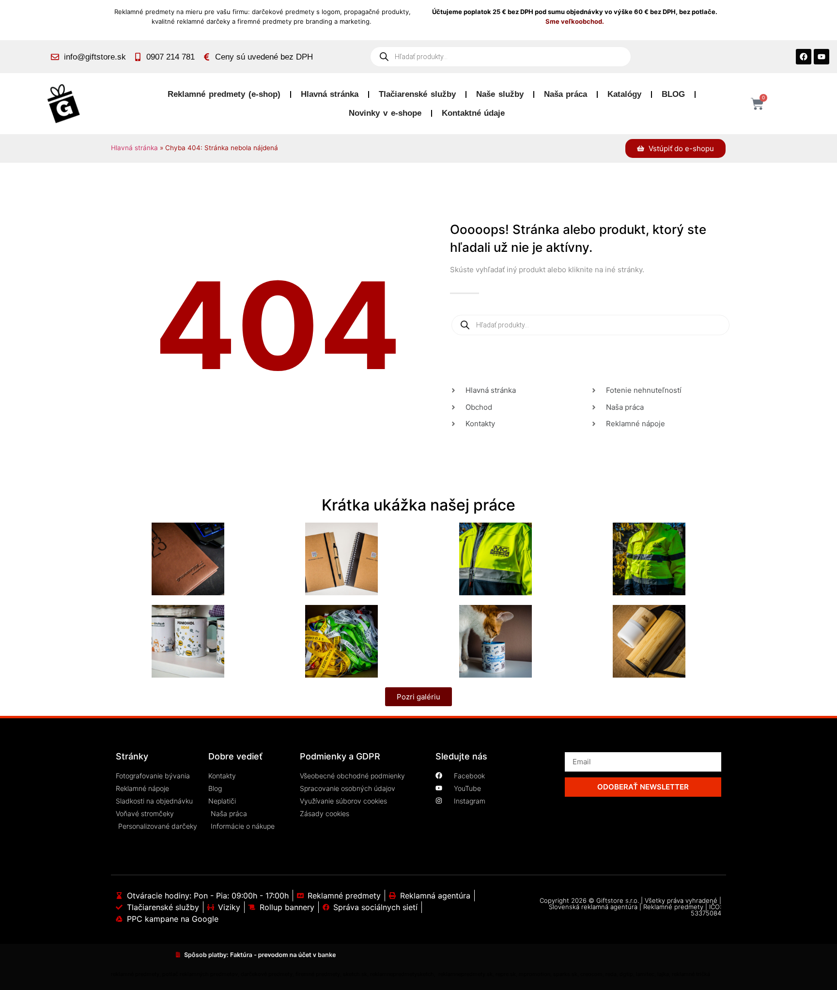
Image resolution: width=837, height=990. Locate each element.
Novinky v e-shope (385, 113)
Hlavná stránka (330, 94)
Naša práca (566, 94)
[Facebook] (803, 56)
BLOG (673, 94)
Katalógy (624, 94)
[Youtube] (821, 56)
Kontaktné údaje (473, 113)
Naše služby (500, 94)
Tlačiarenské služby (417, 94)
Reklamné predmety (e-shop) (224, 94)
